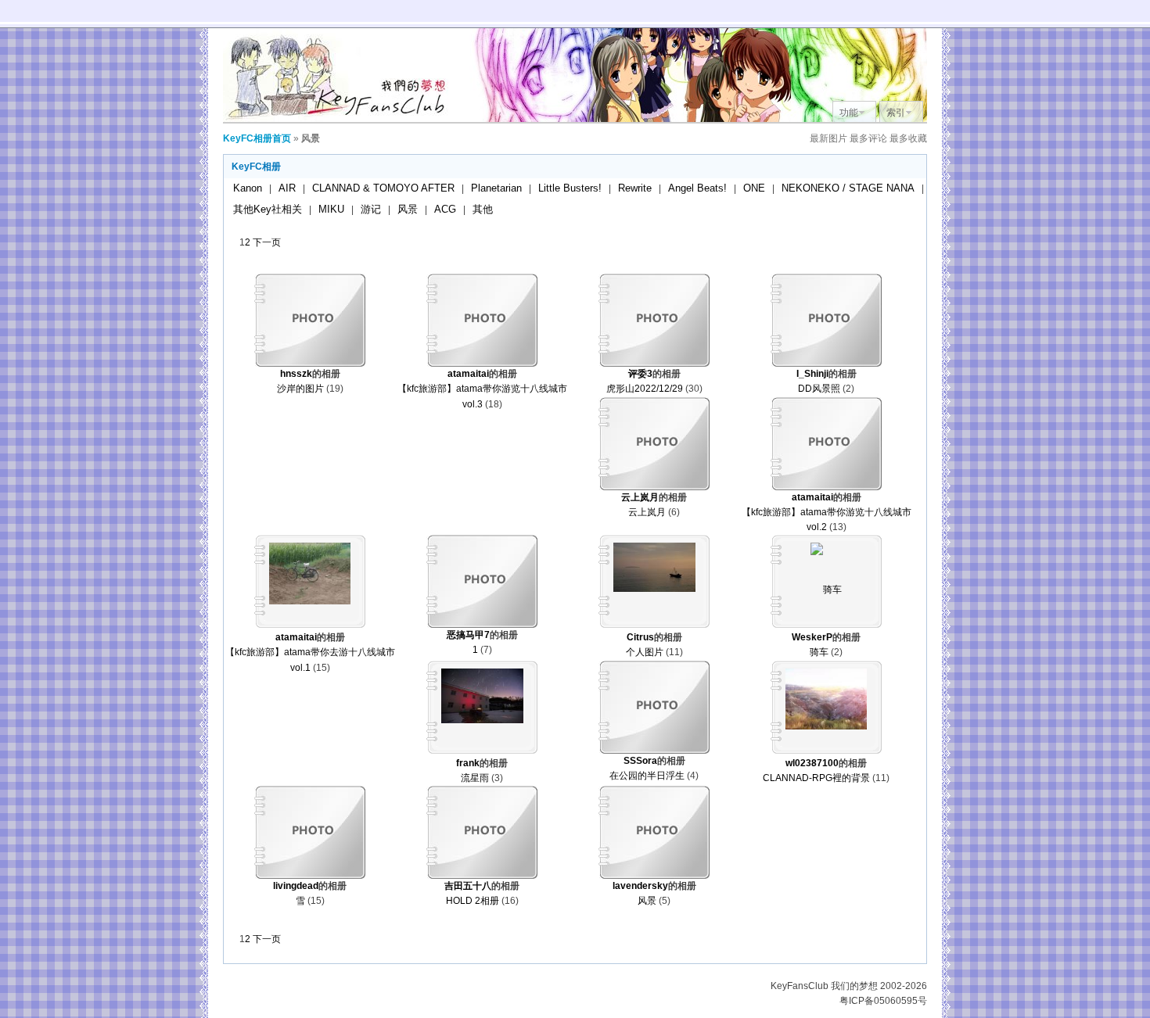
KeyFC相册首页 (257, 138)
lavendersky (640, 885)
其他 (483, 209)
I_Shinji (812, 373)
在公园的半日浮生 (647, 775)
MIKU (331, 209)
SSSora (640, 760)
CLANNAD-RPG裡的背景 (816, 777)
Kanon (247, 188)
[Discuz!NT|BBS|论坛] (340, 118)
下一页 (267, 242)
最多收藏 (908, 138)
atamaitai (468, 373)
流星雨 (475, 777)
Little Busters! (570, 188)
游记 (371, 209)
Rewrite (635, 188)
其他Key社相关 (267, 209)
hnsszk (296, 373)
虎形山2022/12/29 (644, 388)
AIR (287, 188)
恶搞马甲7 (468, 634)
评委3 (640, 373)
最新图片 (828, 138)
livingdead (295, 885)
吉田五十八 (467, 885)
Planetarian (496, 188)
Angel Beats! (697, 188)
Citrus (640, 637)
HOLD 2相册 (472, 900)
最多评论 (868, 138)
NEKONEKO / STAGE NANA (848, 188)
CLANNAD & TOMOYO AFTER (383, 188)
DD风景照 (819, 388)
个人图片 (644, 652)
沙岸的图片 (300, 388)
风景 (407, 209)
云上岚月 (640, 497)
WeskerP (812, 637)
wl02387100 (812, 763)
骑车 (819, 652)
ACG (445, 209)
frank (468, 763)
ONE (754, 188)
